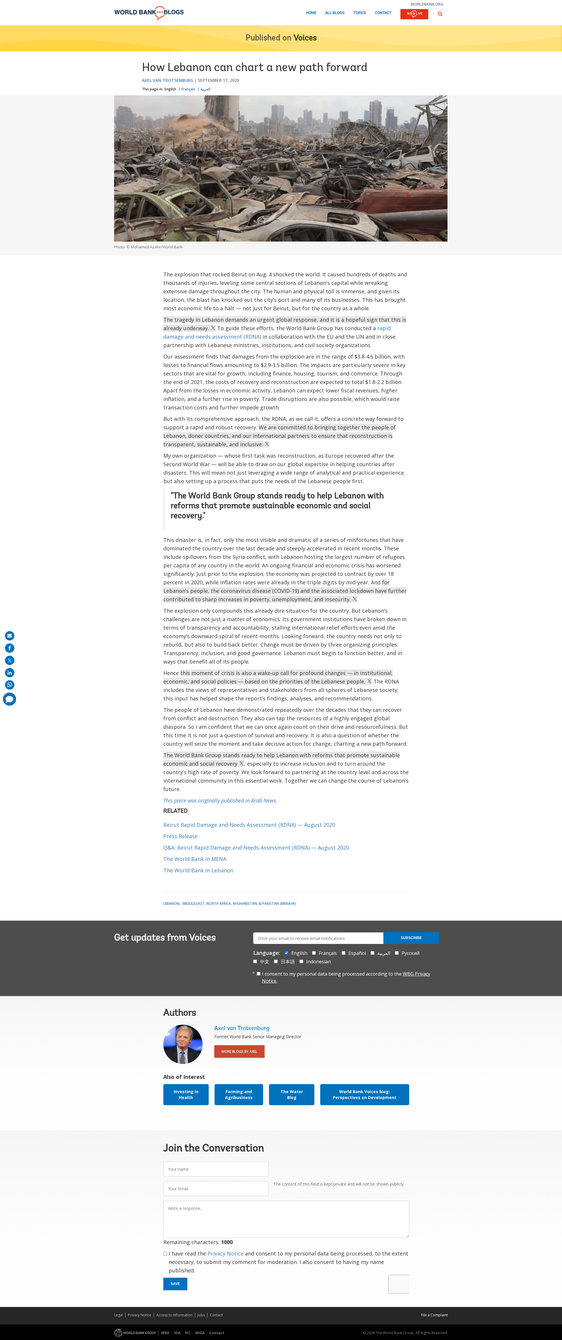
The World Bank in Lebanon (198, 870)
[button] (440, 13)
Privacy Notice (226, 1253)
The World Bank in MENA (194, 858)
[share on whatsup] (9, 685)
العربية (205, 89)
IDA (177, 1332)
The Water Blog (291, 1094)
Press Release (180, 836)
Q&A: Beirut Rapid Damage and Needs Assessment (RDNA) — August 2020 (256, 847)
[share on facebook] (9, 648)
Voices (305, 38)
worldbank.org (427, 4)
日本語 (288, 961)
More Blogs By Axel (239, 1051)
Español (357, 953)
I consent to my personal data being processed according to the (346, 977)
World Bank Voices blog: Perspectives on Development (364, 1094)
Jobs (201, 1315)
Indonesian (318, 961)
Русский (410, 953)
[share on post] (9, 660)
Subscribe (411, 938)
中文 (264, 961)
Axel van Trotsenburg (167, 80)
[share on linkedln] (9, 672)
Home (311, 13)
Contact (383, 13)
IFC (188, 1332)
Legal (118, 1315)
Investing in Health (186, 1094)
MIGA (200, 1332)
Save (175, 1284)
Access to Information (174, 1315)
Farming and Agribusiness (239, 1094)
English (170, 89)
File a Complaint (434, 1315)
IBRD (165, 1332)
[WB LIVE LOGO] (414, 14)
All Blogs (335, 13)
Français (188, 89)
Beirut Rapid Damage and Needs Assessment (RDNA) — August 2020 (249, 824)
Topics (359, 13)
